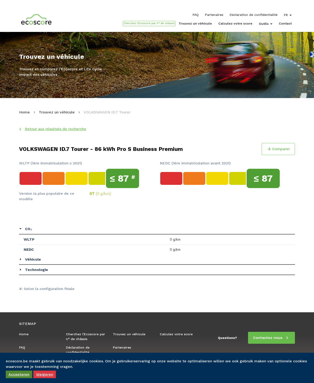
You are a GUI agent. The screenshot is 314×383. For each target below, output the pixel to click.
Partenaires (214, 15)
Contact (285, 23)
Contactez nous (268, 337)
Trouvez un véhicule (195, 23)
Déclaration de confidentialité (253, 15)
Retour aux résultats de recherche (55, 129)
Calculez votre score (235, 23)
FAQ (196, 15)
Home (24, 112)
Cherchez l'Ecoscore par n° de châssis (85, 336)
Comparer (281, 149)
